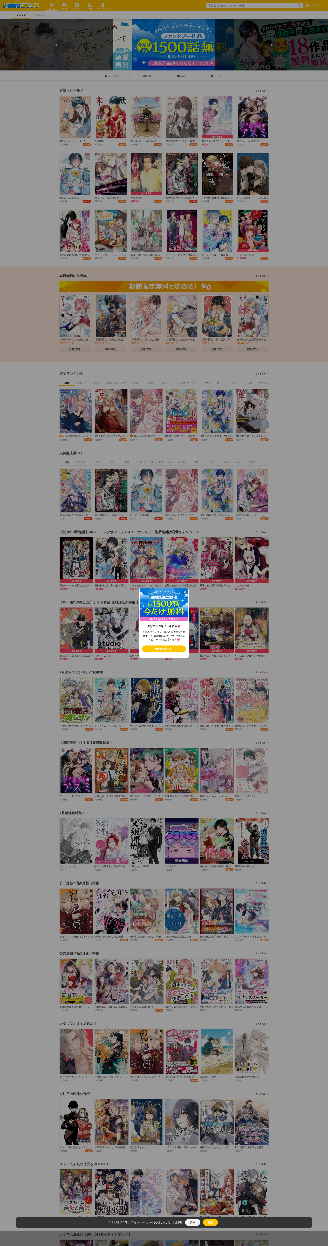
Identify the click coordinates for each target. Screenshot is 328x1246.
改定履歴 (177, 1222)
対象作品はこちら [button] (164, 648)
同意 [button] (210, 1222)
